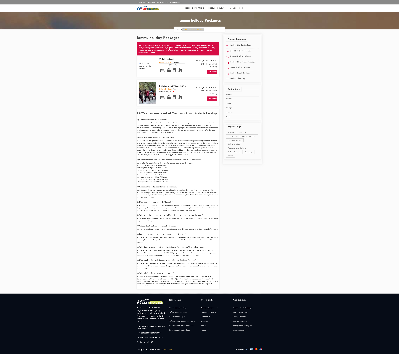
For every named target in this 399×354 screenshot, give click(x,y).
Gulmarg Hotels (234, 144)
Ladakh (228, 103)
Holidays (221, 8)
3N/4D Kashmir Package (178, 308)
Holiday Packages (240, 312)
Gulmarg (242, 132)
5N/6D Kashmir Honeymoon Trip (181, 321)
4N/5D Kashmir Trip (176, 317)
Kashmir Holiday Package (240, 45)
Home (187, 8)
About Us (204, 321)
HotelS (212, 8)
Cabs (233, 8)
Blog (241, 8)
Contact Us (205, 317)
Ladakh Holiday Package (240, 51)
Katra (228, 117)
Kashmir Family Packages (243, 308)
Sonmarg (248, 152)
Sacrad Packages (240, 321)
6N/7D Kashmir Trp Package (180, 330)
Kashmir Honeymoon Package (242, 62)
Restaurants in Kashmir (237, 148)
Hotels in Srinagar (249, 136)
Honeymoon (233, 136)
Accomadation (239, 330)
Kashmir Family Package (240, 73)
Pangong (229, 112)
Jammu (229, 99)
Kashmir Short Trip (237, 79)
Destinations (198, 8)
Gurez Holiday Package (240, 67)
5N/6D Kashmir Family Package (181, 325)
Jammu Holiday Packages (240, 56)
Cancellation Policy (208, 312)
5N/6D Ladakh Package (178, 312)
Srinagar (229, 108)
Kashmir (229, 94)
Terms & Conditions (209, 308)
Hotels (203, 330)
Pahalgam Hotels (234, 140)
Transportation (239, 317)
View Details (212, 71)
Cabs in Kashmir (234, 152)
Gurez (230, 156)
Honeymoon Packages (242, 325)
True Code (167, 349)
